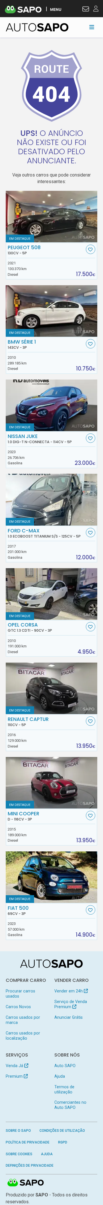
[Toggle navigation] (92, 27)
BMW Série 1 (22, 344)
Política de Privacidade (27, 1142)
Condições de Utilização (62, 1131)
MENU (55, 9)
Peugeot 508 (24, 250)
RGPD (62, 1142)
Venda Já (15, 1065)
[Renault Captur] (52, 688)
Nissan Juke (40, 438)
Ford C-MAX (44, 533)
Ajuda (59, 1076)
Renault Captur (28, 721)
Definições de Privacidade (30, 1166)
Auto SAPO (65, 1065)
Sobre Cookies (19, 1154)
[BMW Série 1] (52, 311)
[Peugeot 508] (52, 216)
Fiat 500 (18, 910)
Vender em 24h (69, 991)
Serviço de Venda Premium (70, 1004)
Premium (15, 1076)
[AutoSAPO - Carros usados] (37, 27)
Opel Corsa (30, 627)
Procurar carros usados (20, 993)
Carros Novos (18, 1006)
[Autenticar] (85, 10)
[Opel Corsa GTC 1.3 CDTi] (52, 594)
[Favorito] (90, 249)
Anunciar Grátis (68, 1017)
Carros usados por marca (23, 1020)
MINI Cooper (23, 816)
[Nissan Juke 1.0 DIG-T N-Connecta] (52, 405)
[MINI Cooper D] (52, 782)
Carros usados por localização (23, 1035)
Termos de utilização (64, 1089)
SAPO (26, 1183)
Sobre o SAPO (18, 1131)
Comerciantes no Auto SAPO (70, 1105)
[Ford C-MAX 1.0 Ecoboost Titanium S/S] (52, 499)
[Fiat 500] (52, 877)
